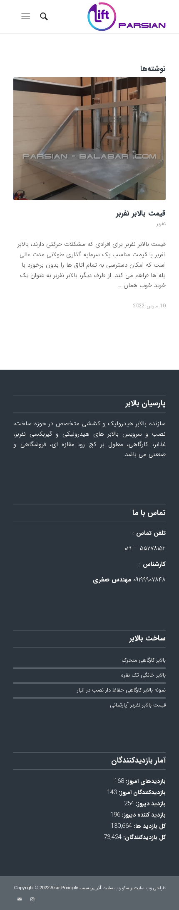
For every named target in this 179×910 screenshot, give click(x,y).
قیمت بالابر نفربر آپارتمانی (138, 705)
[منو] (27, 17)
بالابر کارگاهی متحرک (144, 660)
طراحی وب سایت (150, 888)
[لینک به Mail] (19, 899)
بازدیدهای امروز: (145, 781)
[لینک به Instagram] (32, 899)
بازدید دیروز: (150, 804)
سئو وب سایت (115, 888)
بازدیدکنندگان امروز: (141, 792)
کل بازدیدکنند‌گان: (144, 837)
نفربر (161, 224)
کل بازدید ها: (149, 826)
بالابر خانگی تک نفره (143, 675)
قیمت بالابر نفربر (141, 213)
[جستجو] (42, 16)
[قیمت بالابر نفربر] (89, 138)
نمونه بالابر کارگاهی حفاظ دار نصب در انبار (121, 690)
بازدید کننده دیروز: (143, 815)
